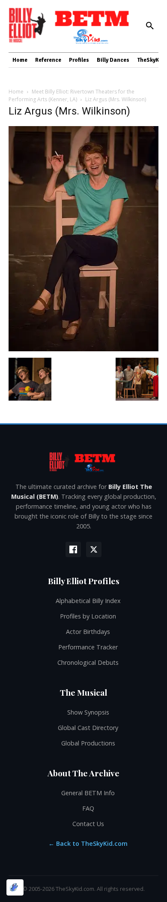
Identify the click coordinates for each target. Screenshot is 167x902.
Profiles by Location (88, 616)
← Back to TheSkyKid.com (88, 843)
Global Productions (88, 743)
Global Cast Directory (88, 728)
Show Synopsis (88, 712)
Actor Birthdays (88, 631)
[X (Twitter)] (93, 549)
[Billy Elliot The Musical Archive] (83, 461)
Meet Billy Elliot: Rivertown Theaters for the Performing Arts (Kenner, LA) (71, 95)
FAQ (88, 808)
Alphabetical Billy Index (88, 601)
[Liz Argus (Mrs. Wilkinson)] (83, 349)
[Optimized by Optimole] (15, 887)
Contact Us (88, 824)
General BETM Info (88, 793)
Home (16, 91)
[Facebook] (73, 549)
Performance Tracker (88, 647)
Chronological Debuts (88, 662)
